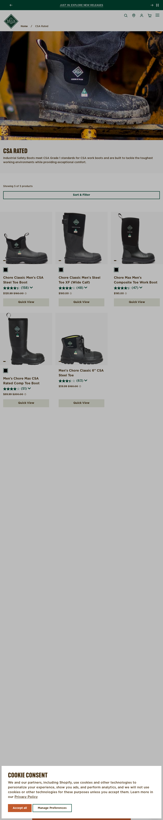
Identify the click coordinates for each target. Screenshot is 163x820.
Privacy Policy (26, 797)
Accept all (20, 808)
